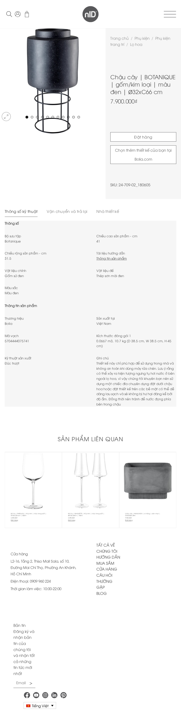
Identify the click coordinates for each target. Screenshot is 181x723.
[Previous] (8, 75)
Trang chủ (119, 38)
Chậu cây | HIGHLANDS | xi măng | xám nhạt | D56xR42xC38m (142, 514)
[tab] (21, 211)
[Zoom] (6, 116)
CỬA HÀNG (106, 569)
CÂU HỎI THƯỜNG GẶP (104, 581)
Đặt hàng (143, 136)
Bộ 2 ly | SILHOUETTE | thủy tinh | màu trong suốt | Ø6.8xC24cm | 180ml (86, 514)
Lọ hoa (136, 44)
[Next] (97, 75)
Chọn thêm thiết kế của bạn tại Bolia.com (143, 154)
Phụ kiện (142, 38)
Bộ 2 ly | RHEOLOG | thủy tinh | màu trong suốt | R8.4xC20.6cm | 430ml (28, 514)
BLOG (101, 593)
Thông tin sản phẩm (111, 258)
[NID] (90, 14)
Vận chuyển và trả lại (67, 211)
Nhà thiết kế (107, 211)
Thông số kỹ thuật (21, 211)
